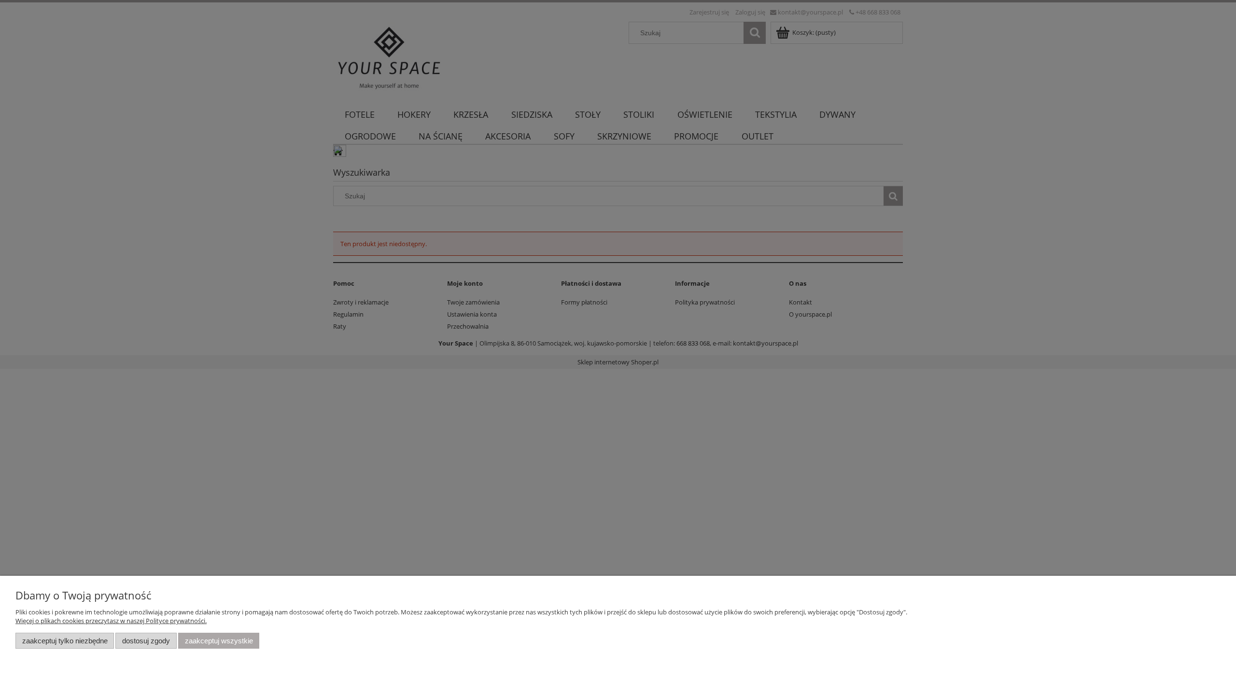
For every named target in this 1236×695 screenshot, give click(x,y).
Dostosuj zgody (146, 641)
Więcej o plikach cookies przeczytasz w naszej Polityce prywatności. (111, 620)
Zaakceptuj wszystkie (219, 641)
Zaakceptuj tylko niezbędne (65, 641)
